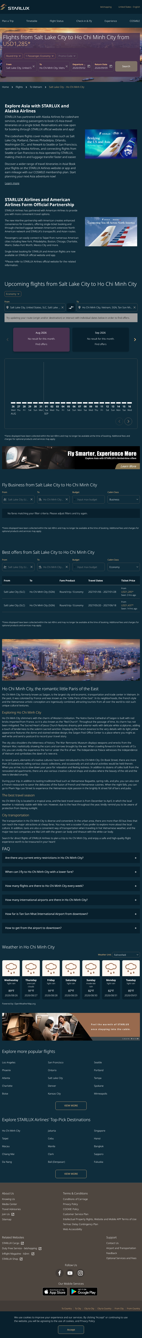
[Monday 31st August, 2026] (41, 403)
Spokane (99, 1085)
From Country (133, 1308)
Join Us (8, 1214)
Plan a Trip (8, 21)
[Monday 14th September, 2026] (118, 403)
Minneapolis (100, 1093)
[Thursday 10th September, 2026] (96, 403)
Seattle (98, 1062)
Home (5, 87)
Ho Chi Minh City (11, 1130)
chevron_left (7, 340)
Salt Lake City (55, 1078)
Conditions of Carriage (75, 1199)
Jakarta (52, 1130)
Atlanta (6, 1078)
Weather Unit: (104, 954)
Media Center (9, 1204)
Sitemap (6, 1219)
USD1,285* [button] (17, 43)
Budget (75, 492)
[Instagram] (80, 1273)
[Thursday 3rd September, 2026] (57, 403)
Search (126, 66)
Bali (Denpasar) (56, 1161)
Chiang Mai (8, 1154)
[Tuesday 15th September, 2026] (124, 403)
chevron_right (134, 340)
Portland (98, 1070)
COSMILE (135, 21)
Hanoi (97, 1138)
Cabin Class (113, 492)
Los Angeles (8, 1062)
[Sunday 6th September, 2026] (74, 403)
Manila (51, 1146)
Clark (51, 1154)
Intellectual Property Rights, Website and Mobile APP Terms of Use (99, 1219)
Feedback (111, 1253)
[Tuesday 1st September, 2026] (46, 403)
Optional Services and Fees (121, 1258)
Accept (71, 1329)
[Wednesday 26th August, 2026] (13, 403)
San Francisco (55, 1062)
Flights (19, 87)
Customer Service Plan (75, 1214)
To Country (67, 1308)
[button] (40, 56)
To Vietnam (36, 87)
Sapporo (98, 1154)
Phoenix (6, 1070)
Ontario (52, 1070)
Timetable (31, 21)
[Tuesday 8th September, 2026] (85, 403)
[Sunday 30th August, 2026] (35, 403)
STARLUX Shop (12, 1259)
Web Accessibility (72, 1229)
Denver (52, 1085)
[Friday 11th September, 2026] (102, 403)
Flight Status (57, 21)
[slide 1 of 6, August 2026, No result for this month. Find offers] (41, 339)
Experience (111, 21)
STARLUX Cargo (13, 1243)
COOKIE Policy (71, 1209)
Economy (11, 293)
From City (119, 1308)
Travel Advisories (11, 1209)
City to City (89, 1308)
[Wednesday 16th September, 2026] (129, 403)
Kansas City (54, 1093)
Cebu (51, 1138)
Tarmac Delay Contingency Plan (80, 1224)
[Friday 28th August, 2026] (24, 403)
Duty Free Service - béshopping (22, 1248)
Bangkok (99, 1146)
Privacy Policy (87, 1321)
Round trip (12, 56)
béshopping (106, 6)
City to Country (104, 1308)
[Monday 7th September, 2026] (79, 403)
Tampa (97, 1078)
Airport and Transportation (121, 1248)
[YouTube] (70, 1273)
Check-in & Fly (84, 21)
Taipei (5, 1138)
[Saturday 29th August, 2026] (30, 403)
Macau (6, 1146)
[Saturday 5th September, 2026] (68, 403)
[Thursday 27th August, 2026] (18, 403)
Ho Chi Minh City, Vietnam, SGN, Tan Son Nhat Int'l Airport (52, 67)
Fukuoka (98, 1161)
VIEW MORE (71, 1105)
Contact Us (112, 1243)
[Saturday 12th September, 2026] (107, 403)
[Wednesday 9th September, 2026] (90, 403)
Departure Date (80, 64)
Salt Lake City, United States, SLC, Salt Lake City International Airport (19, 67)
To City (78, 1308)
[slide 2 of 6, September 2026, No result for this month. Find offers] (101, 339)
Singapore (99, 1130)
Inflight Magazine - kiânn (18, 1254)
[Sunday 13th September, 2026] (113, 403)
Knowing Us (8, 1199)
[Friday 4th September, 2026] (63, 403)
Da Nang (7, 1161)
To (40, 64)
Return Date (101, 64)
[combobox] (35, 307)
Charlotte (7, 1085)
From (9, 64)
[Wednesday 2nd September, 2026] (52, 403)
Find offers (41, 344)
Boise (5, 1093)
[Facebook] (59, 1273)
